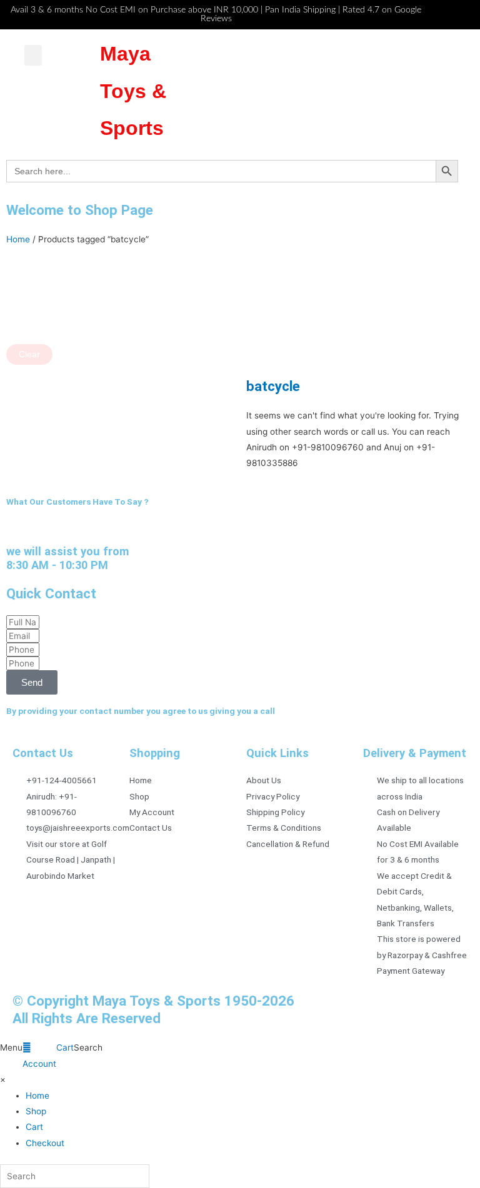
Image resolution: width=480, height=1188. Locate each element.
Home (18, 239)
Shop (36, 1111)
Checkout (45, 1143)
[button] (33, 55)
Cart (34, 1127)
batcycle (273, 386)
